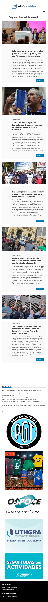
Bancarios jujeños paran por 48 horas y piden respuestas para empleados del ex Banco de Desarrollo (28, 194)
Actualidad (15, 48)
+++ (19, 48)
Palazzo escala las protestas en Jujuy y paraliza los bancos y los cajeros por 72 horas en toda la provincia (27, 53)
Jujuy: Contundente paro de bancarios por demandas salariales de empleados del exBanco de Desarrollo (27, 126)
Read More (39, 80)
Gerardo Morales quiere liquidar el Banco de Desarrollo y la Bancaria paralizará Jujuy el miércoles (27, 260)
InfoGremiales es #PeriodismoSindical (11, 587)
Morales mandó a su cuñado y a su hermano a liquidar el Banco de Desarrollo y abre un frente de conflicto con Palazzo (26, 330)
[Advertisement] (24, 374)
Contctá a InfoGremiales (8, 589)
